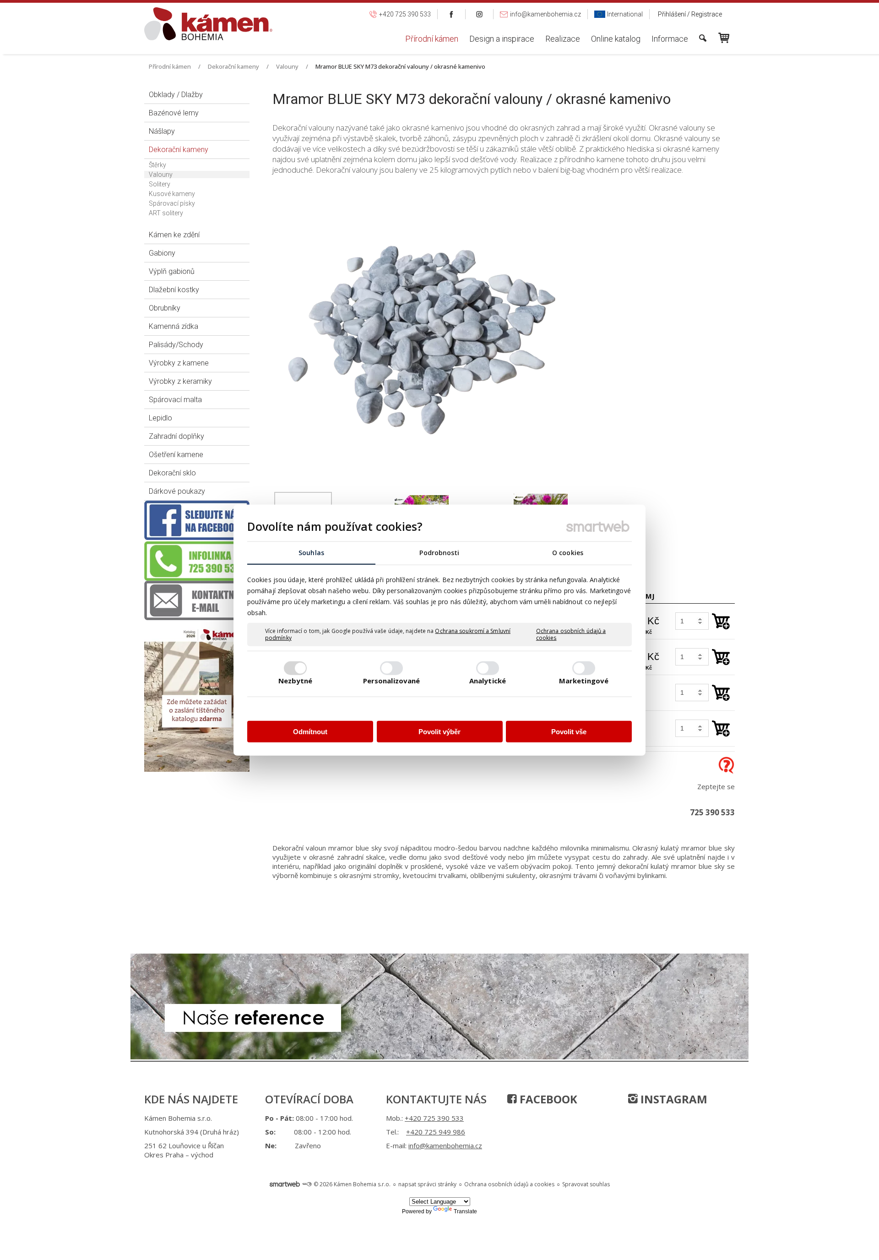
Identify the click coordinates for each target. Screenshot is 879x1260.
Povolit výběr (439, 731)
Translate (465, 1211)
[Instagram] (480, 14)
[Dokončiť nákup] (724, 38)
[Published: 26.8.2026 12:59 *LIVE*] (306, 1184)
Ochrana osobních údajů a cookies (571, 634)
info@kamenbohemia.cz (445, 1145)
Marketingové (583, 680)
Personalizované (391, 680)
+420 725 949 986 (435, 1131)
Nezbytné (295, 680)
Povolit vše (568, 731)
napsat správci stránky (427, 1184)
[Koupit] (721, 621)
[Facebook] (452, 14)
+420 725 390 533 (434, 1118)
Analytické (487, 680)
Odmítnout (310, 731)
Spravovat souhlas (586, 1184)
